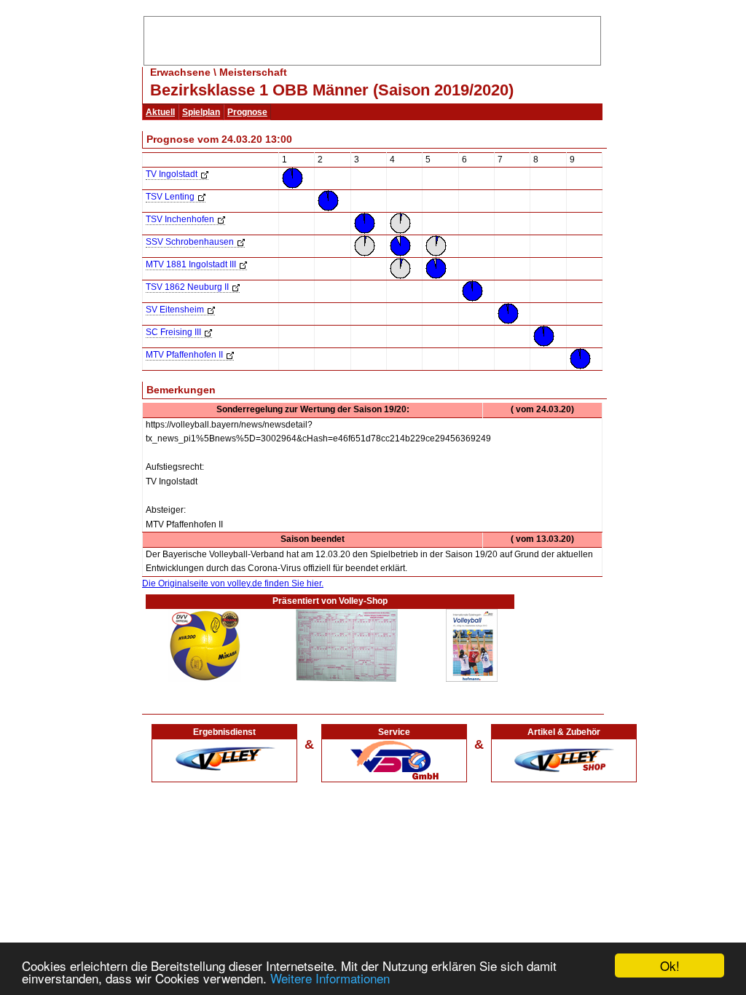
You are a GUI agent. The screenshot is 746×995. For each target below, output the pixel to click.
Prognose (247, 112)
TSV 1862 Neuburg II (187, 287)
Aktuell (160, 112)
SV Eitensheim (175, 309)
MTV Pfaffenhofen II (184, 355)
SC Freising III (173, 332)
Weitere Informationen (330, 978)
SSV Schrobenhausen (190, 242)
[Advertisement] (372, 38)
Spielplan (201, 112)
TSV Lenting (170, 197)
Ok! (670, 965)
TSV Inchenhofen (180, 219)
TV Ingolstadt (171, 174)
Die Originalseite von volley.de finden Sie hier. (232, 583)
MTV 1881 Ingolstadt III (191, 264)
